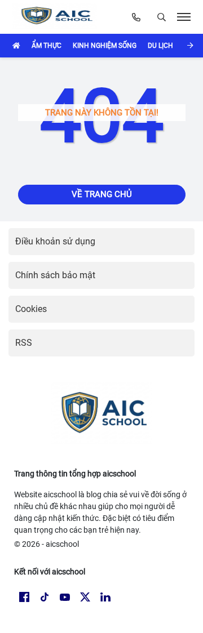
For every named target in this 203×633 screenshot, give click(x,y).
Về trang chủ (102, 194)
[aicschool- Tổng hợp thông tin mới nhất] (57, 17)
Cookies (31, 309)
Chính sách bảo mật (55, 275)
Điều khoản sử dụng (55, 241)
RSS (23, 342)
